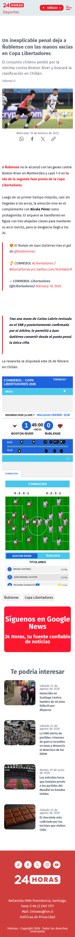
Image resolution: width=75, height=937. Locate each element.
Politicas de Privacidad (37, 916)
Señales (52, 8)
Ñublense (11, 597)
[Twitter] (43, 139)
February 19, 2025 (48, 285)
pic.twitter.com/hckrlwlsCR (51, 269)
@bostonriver (24, 251)
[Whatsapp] (21, 139)
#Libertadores (42, 263)
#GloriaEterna (19, 269)
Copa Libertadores (39, 597)
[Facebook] (32, 139)
